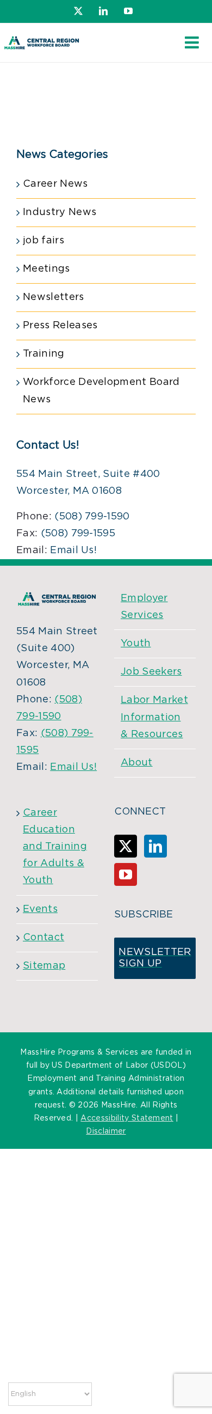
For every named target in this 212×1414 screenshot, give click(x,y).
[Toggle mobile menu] (193, 42)
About (137, 763)
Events (40, 909)
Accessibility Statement (126, 1118)
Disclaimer (106, 1131)
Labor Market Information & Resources (154, 717)
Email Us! (73, 550)
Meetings (46, 269)
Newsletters (53, 297)
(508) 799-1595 (78, 533)
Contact (43, 937)
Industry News (59, 212)
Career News (55, 184)
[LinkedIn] (155, 846)
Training (44, 354)
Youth (136, 643)
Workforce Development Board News (101, 390)
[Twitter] (125, 846)
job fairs (43, 241)
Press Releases (60, 325)
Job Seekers (151, 672)
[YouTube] (125, 874)
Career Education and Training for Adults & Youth (55, 847)
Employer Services (144, 606)
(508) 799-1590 (91, 517)
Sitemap (44, 966)
